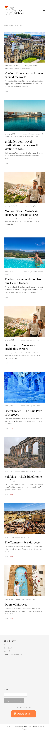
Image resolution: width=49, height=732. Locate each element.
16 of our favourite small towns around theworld (24, 75)
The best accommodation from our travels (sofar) (24, 281)
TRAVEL (28, 68)
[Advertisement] (18, 671)
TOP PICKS (22, 68)
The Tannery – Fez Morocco (22, 542)
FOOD (27, 340)
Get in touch (8, 648)
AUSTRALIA (36, 66)
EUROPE (13, 136)
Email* (6, 689)
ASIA (30, 66)
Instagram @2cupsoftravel (13, 654)
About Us (7, 651)
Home (6, 645)
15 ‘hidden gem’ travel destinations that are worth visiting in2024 (21, 145)
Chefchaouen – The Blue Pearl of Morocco (23, 412)
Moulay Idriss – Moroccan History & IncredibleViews (21, 212)
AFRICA (26, 66)
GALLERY (31, 206)
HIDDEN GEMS (13, 68)
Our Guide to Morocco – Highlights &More (20, 346)
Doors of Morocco (16, 604)
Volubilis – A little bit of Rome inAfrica (23, 478)
